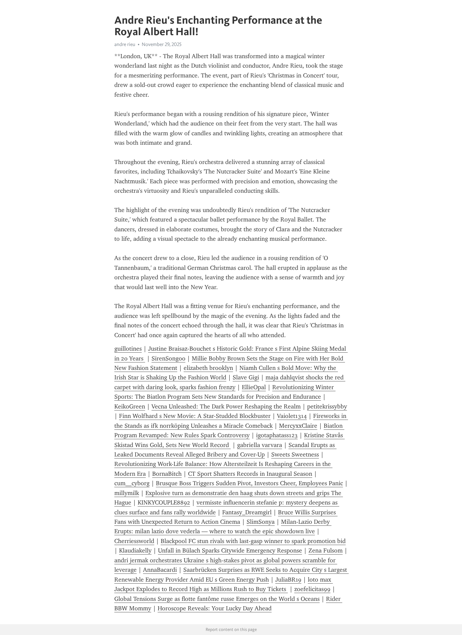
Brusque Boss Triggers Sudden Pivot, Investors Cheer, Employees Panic (249, 483)
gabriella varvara (259, 445)
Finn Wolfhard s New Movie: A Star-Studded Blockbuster (195, 416)
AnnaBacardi (160, 569)
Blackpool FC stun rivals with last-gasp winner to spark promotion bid (253, 541)
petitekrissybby (327, 406)
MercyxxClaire (298, 425)
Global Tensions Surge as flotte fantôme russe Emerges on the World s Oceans (217, 599)
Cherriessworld (134, 541)
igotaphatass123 (277, 435)
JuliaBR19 (288, 579)
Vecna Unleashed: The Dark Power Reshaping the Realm (226, 406)
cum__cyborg (131, 483)
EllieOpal (254, 387)
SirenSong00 (168, 358)
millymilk (126, 493)
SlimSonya (261, 521)
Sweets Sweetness (295, 454)
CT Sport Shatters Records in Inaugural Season (250, 473)
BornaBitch (167, 473)
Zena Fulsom (325, 550)
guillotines (128, 348)
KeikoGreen (129, 406)
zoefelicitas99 (312, 589)
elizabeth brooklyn (208, 368)
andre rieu (124, 44)
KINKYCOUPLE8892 (164, 502)
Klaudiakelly (135, 550)
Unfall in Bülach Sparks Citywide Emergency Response (230, 550)
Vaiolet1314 (292, 416)
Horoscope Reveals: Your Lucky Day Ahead (215, 608)
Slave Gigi (246, 377)
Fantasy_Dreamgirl (247, 512)
